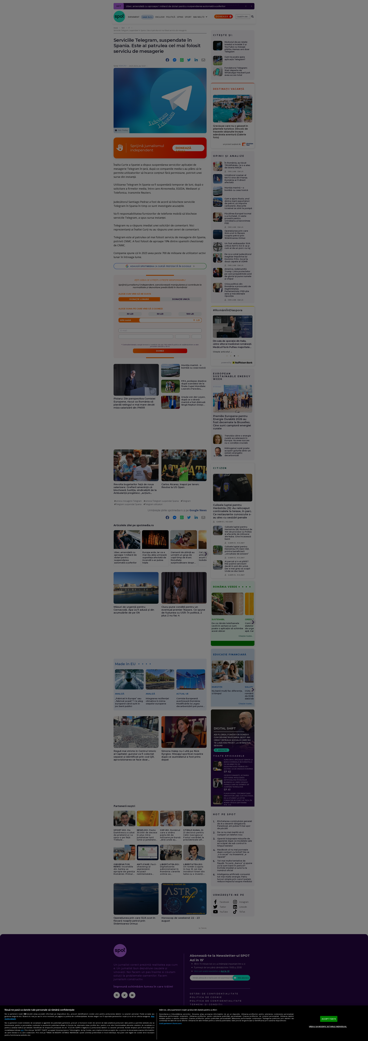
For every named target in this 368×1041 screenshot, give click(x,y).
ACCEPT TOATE (329, 1019)
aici (22, 1030)
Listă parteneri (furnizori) (170, 1023)
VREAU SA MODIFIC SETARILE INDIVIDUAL (328, 1026)
